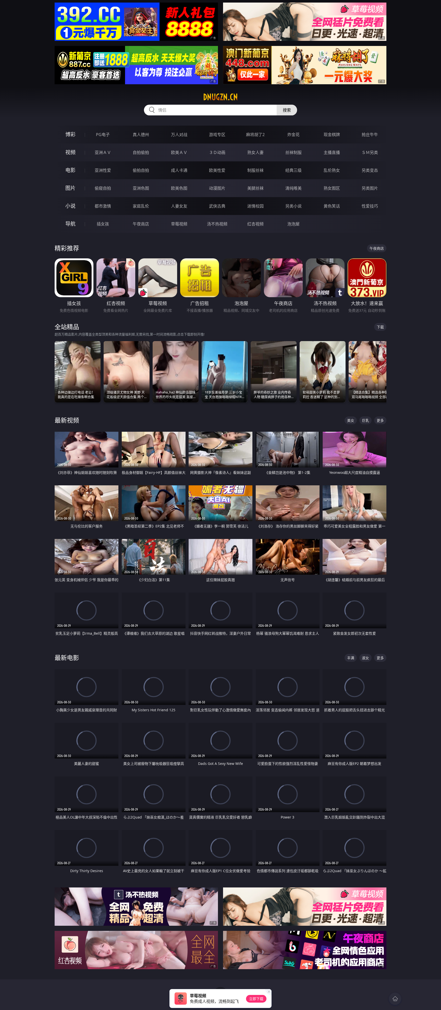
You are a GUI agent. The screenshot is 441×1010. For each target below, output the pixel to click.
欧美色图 (179, 188)
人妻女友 (179, 206)
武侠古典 (217, 206)
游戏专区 (217, 134)
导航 (70, 223)
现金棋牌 (332, 134)
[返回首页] (395, 999)
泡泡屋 (293, 224)
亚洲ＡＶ (103, 152)
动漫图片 (217, 188)
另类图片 (370, 188)
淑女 (365, 657)
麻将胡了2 (255, 134)
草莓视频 (179, 224)
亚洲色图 (141, 188)
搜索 (287, 110)
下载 (380, 326)
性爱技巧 (370, 206)
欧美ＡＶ (179, 152)
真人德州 (141, 134)
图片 (70, 188)
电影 (70, 170)
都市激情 (103, 206)
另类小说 (293, 206)
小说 (70, 205)
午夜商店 (141, 224)
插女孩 (103, 224)
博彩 (70, 134)
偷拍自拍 (141, 170)
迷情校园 (255, 206)
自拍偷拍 (141, 152)
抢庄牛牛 (370, 134)
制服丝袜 (255, 170)
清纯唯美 (293, 188)
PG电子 (103, 134)
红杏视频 (255, 224)
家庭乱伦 (141, 206)
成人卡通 (179, 170)
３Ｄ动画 (217, 152)
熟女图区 (332, 188)
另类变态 (370, 170)
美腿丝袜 (255, 188)
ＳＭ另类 (370, 152)
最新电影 (67, 657)
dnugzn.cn (220, 97)
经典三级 (293, 170)
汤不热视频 (217, 224)
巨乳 (365, 420)
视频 (70, 152)
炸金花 (293, 134)
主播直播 (332, 152)
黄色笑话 (332, 206)
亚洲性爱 (103, 170)
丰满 (350, 657)
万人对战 (179, 134)
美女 (350, 420)
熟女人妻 (255, 152)
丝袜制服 (293, 152)
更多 (380, 420)
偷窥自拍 (103, 188)
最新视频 (67, 420)
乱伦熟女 (332, 170)
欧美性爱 (217, 170)
